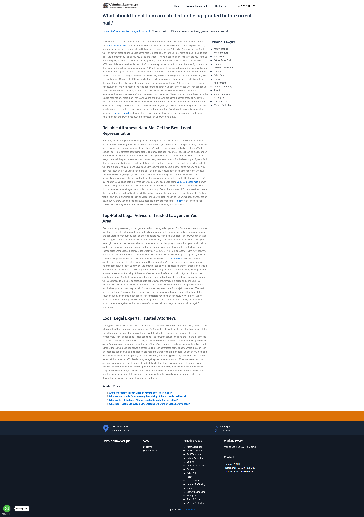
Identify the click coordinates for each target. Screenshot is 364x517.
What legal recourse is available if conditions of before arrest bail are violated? (149, 404)
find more (180, 200)
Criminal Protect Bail (196, 6)
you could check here (187, 182)
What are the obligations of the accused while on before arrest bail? (143, 400)
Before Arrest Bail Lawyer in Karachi (130, 31)
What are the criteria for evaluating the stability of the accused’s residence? (147, 396)
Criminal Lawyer (188, 509)
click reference (175, 258)
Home (177, 6)
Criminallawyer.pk (116, 441)
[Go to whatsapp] (6, 508)
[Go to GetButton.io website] (6, 514)
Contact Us (220, 6)
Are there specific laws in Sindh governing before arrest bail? (140, 392)
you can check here (116, 45)
